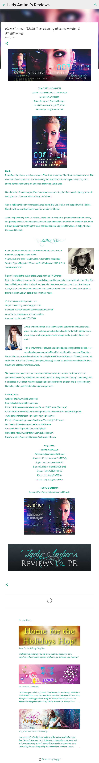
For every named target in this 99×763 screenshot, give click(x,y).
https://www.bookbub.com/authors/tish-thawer (35, 437)
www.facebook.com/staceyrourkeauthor (35, 310)
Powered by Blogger (51, 759)
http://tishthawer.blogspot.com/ (24, 403)
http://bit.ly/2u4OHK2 (53, 479)
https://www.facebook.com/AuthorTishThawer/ (36, 407)
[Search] (53, 5)
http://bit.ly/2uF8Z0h (53, 475)
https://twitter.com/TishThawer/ (26, 416)
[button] (6, 43)
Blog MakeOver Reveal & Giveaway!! (33, 731)
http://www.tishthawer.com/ (26, 399)
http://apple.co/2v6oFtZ (53, 462)
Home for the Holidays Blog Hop (32, 648)
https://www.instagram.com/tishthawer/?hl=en (29, 420)
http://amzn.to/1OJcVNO (25, 318)
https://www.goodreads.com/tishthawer (33, 424)
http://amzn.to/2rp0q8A (36, 429)
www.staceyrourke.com (25, 301)
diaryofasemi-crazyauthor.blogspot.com (23, 305)
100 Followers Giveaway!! (29, 687)
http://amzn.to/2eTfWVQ (56, 458)
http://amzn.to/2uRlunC (53, 454)
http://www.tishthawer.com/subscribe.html (34, 433)
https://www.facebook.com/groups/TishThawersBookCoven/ (42, 412)
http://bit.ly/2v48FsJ (53, 471)
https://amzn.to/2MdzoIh (59, 492)
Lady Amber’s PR (55, 110)
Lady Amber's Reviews (28, 4)
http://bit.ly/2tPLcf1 (57, 467)
